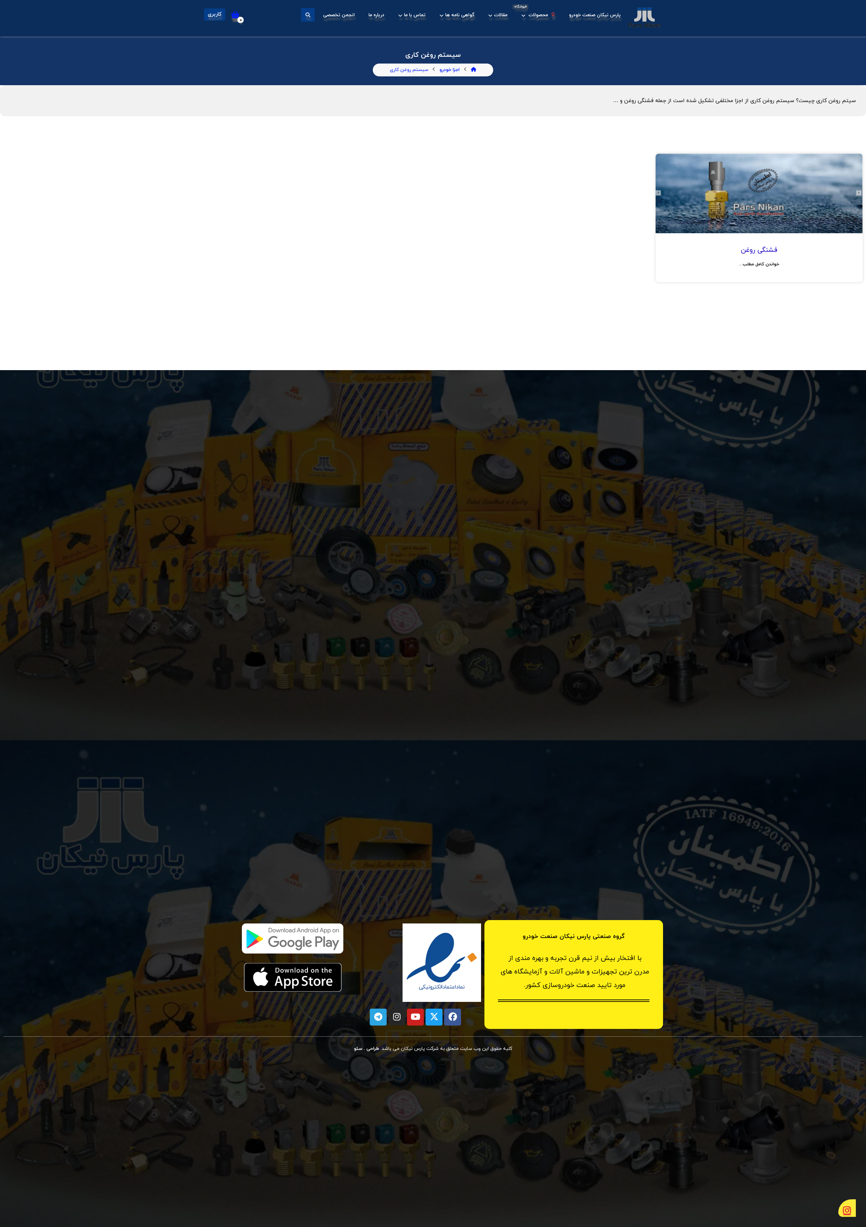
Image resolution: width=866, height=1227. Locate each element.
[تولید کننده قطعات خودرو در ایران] (644, 17)
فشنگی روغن (759, 250)
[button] (308, 15)
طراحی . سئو (367, 1048)
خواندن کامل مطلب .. (759, 264)
